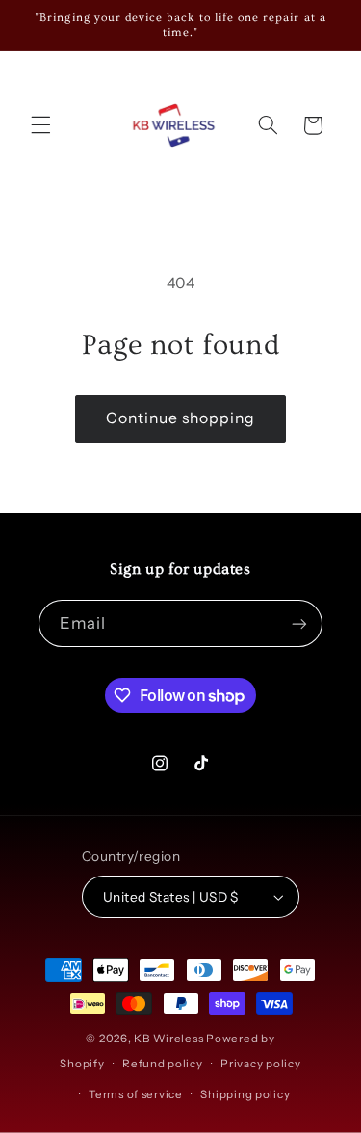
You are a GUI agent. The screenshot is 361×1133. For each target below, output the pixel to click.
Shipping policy (245, 1094)
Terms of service (136, 1094)
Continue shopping (181, 418)
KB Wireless (168, 1038)
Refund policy (162, 1063)
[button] (40, 125)
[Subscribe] (299, 623)
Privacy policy (260, 1063)
